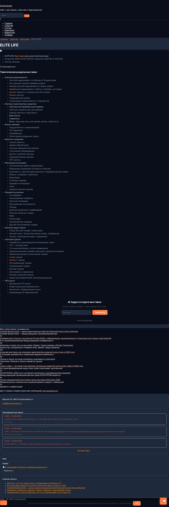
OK (137, 503)
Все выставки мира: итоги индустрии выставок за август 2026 (36, 485)
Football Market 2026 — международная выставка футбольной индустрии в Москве (39, 331)
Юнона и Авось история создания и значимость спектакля (27, 359)
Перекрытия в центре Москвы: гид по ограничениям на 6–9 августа (38, 492)
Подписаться (100, 312)
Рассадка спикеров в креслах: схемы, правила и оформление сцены (39, 490)
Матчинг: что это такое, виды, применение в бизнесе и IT (34, 483)
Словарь (9, 35)
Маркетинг (10, 32)
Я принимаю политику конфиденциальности (26, 467)
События (9, 26)
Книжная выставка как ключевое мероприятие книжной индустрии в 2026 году (37, 352)
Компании (9, 30)
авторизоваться (50, 391)
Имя (4, 459)
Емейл (5, 463)
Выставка (20, 56)
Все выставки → (84, 451)
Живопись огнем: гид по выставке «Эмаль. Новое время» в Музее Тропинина (36, 345)
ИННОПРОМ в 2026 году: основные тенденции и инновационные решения (35, 373)
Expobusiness (6, 6)
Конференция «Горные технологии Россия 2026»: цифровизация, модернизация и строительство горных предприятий (55, 338)
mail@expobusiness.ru (12, 403)
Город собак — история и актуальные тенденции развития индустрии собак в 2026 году (41, 366)
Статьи (8, 28)
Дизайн (12, 92)
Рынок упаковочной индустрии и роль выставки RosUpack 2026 (30, 380)
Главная (8, 23)
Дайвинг (13, 260)
